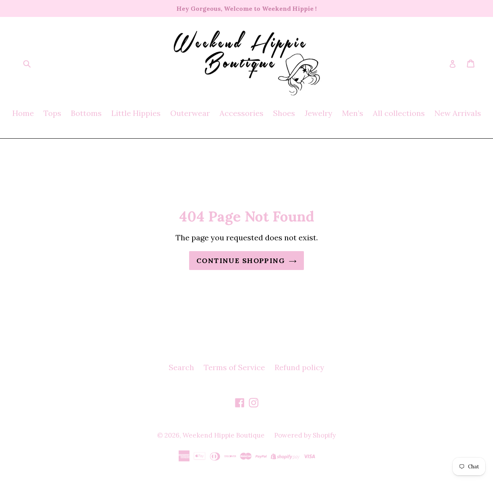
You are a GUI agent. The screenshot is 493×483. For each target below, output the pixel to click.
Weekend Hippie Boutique (224, 435)
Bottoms (86, 113)
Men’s (352, 113)
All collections (399, 113)
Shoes (284, 113)
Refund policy (299, 367)
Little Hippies (136, 113)
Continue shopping (240, 260)
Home (23, 113)
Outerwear (190, 113)
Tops (52, 113)
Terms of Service (234, 367)
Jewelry (318, 113)
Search (181, 367)
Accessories (241, 113)
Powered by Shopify (305, 435)
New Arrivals (457, 113)
